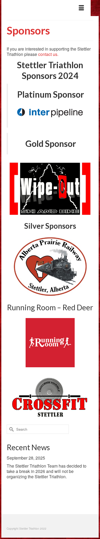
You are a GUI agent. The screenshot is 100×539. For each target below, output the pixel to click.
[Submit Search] (11, 429)
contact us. (48, 54)
